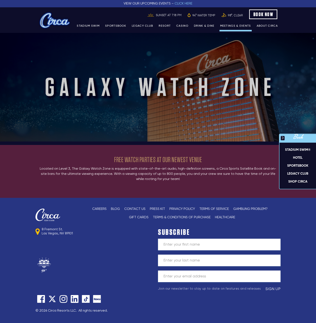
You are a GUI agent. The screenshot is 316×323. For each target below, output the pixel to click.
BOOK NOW (263, 14)
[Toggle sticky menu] (283, 138)
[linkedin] (74, 299)
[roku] (97, 299)
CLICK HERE (183, 3)
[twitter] (52, 299)
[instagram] (63, 299)
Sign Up (273, 289)
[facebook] (41, 299)
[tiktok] (86, 299)
